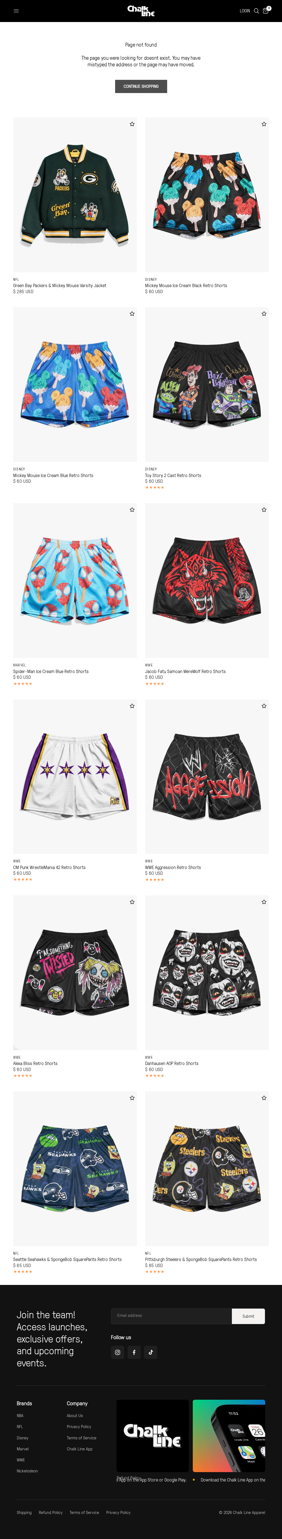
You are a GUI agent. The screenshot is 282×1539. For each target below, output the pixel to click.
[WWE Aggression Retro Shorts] (207, 776)
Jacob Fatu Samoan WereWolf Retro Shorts (185, 671)
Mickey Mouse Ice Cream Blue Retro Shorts (53, 475)
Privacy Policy (79, 1426)
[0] (264, 11)
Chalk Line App (80, 1449)
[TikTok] (150, 1352)
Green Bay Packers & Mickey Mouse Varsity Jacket (59, 285)
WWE (149, 665)
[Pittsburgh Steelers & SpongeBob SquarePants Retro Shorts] (207, 1168)
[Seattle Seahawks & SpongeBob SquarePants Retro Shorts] (75, 1168)
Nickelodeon (27, 1471)
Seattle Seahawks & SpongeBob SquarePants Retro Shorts (67, 1259)
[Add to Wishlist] (132, 124)
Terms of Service (81, 1438)
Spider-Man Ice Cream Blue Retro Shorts (51, 671)
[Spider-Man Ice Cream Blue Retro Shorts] (75, 580)
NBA (20, 1415)
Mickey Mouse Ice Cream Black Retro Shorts (186, 285)
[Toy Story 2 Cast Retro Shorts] (207, 384)
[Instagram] (117, 1352)
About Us (75, 1415)
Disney (151, 279)
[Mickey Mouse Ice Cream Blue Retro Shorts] (75, 384)
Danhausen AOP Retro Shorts (172, 1063)
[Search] (256, 11)
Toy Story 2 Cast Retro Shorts (173, 475)
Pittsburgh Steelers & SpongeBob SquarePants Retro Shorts (201, 1259)
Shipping (24, 1512)
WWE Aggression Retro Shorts (173, 867)
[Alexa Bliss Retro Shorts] (75, 972)
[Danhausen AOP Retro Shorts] (207, 972)
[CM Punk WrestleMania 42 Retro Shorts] (75, 776)
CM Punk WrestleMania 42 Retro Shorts (49, 867)
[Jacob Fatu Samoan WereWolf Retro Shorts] (207, 580)
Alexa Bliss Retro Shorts (35, 1063)
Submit (248, 1316)
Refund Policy (51, 1512)
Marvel (19, 665)
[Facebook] (134, 1352)
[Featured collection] (152, 1436)
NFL (16, 279)
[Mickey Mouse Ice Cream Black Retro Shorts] (207, 195)
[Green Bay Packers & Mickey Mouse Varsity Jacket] (75, 195)
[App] (229, 1436)
